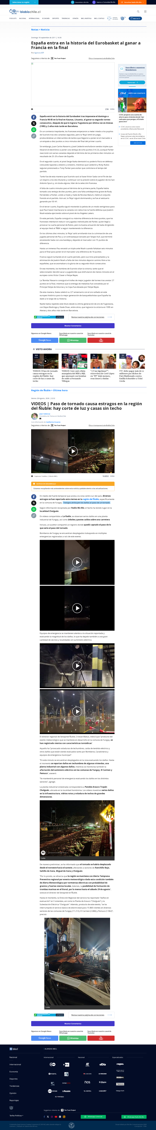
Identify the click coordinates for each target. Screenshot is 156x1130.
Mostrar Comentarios (73, 326)
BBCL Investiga (86, 18)
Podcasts (12, 18)
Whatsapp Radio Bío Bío (135, 1117)
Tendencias (66, 18)
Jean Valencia (44, 414)
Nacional (22, 18)
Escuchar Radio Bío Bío (133, 2)
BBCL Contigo (99, 18)
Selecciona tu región (20, 2)
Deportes (55, 18)
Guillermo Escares (53, 422)
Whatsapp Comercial (94, 1117)
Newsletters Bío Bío (82, 2)
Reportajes (14, 1100)
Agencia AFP (39, 53)
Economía (46, 18)
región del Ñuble (91, 499)
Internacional (34, 18)
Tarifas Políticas (16, 1115)
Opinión (75, 18)
